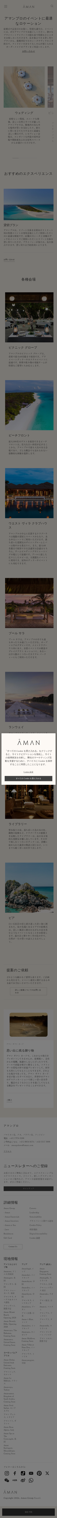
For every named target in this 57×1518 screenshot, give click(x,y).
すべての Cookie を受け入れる (28, 778)
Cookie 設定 (28, 772)
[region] (28, 759)
